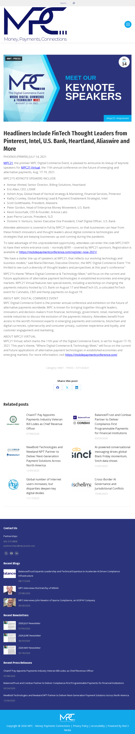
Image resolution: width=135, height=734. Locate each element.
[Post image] (13, 420)
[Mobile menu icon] (127, 24)
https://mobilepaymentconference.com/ (91, 355)
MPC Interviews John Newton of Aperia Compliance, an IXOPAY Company (56, 600)
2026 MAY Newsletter (29, 647)
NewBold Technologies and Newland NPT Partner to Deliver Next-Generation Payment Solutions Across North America (44, 456)
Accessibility (98, 726)
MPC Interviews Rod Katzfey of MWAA (38, 588)
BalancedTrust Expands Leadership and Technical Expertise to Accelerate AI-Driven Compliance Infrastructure (69, 573)
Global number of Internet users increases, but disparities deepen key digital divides (43, 486)
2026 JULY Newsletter (29, 623)
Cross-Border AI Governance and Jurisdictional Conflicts (109, 483)
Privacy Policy (80, 726)
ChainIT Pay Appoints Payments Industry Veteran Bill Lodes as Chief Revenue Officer (44, 421)
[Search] (74, 3)
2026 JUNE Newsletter (29, 635)
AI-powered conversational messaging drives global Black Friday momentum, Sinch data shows (112, 454)
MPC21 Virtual (30, 167)
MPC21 (8, 163)
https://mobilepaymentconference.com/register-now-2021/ (58, 252)
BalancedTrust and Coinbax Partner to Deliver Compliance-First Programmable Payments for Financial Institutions (113, 424)
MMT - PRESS (14, 58)
